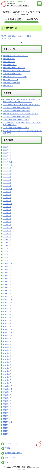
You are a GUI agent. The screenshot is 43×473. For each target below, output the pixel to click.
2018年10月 (7, 302)
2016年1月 (7, 365)
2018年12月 (7, 296)
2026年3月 (7, 153)
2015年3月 (7, 377)
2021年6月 (7, 240)
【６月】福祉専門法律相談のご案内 (16, 108)
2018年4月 (7, 320)
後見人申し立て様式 (10, 80)
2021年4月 (7, 246)
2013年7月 (7, 434)
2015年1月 (7, 383)
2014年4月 (7, 410)
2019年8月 (7, 272)
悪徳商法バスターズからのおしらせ (16, 71)
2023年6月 (7, 213)
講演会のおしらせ (9, 65)
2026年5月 (7, 150)
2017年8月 (7, 341)
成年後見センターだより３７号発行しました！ (20, 114)
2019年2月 (7, 290)
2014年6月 (7, 404)
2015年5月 (7, 371)
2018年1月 (7, 326)
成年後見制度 (8, 86)
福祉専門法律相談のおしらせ (14, 68)
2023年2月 (7, 222)
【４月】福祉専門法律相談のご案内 (16, 111)
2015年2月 (7, 380)
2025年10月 (7, 165)
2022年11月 (7, 228)
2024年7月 (7, 192)
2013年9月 (7, 428)
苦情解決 (8, 448)
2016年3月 (7, 362)
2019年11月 (7, 263)
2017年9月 (7, 338)
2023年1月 (7, 225)
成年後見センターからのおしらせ (15, 56)
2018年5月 (7, 317)
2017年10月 (7, 335)
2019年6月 (7, 278)
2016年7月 (7, 356)
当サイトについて (11, 443)
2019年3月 (7, 287)
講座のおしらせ (9, 62)
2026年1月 (7, 159)
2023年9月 (7, 207)
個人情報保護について (13, 453)
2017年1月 (7, 350)
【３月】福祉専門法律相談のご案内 (16, 117)
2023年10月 (7, 204)
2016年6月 (7, 359)
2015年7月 (7, 368)
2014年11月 (7, 389)
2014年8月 (7, 398)
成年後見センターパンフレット (15, 77)
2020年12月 (7, 249)
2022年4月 (7, 234)
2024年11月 (7, 189)
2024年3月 (7, 201)
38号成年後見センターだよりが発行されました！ (21, 105)
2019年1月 (7, 293)
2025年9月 (7, 168)
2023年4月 (7, 216)
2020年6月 (7, 252)
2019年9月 (7, 269)
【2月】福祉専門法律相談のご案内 (16, 120)
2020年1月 (7, 261)
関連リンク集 (10, 457)
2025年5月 (7, 177)
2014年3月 (7, 413)
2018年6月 (7, 314)
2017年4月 (7, 347)
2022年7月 (7, 231)
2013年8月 (7, 431)
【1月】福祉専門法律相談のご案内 (16, 128)
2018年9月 (7, 305)
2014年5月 (7, 407)
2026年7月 (7, 147)
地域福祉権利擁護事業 (11, 83)
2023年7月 (7, 210)
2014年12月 (7, 386)
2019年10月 (7, 266)
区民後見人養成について (12, 74)
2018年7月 (7, 311)
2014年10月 (7, 392)
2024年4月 (7, 198)
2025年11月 (7, 162)
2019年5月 (7, 281)
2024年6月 (7, 195)
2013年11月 (7, 422)
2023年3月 (7, 219)
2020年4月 (7, 258)
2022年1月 (7, 237)
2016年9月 (7, 353)
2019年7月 (7, 275)
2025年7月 (7, 171)
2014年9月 (7, 395)
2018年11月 (7, 299)
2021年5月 (7, 243)
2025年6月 (7, 174)
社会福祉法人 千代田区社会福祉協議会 (15, 4)
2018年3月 (7, 323)
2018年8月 (7, 308)
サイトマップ (10, 462)
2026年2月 (7, 156)
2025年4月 (7, 180)
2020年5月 (7, 255)
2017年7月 (7, 344)
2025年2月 (7, 186)
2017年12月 (7, 329)
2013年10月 (7, 425)
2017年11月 (7, 332)
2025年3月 (7, 183)
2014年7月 (7, 401)
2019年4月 (7, 284)
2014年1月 (7, 419)
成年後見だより (9, 59)
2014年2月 (7, 416)
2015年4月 (7, 374)
